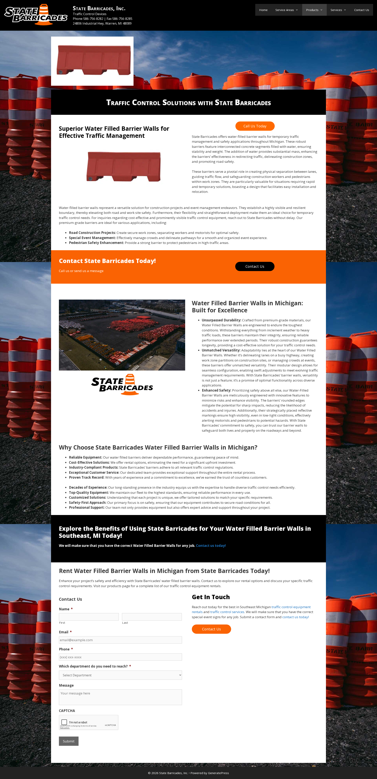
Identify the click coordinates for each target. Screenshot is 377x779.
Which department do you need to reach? (95, 666)
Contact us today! (211, 545)
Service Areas (284, 10)
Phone (66, 649)
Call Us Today (254, 126)
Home (263, 10)
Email (65, 632)
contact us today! (295, 617)
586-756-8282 (93, 19)
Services (336, 10)
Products (312, 10)
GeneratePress (218, 773)
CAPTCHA (67, 711)
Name (66, 609)
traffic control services (227, 612)
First (62, 622)
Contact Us (361, 10)
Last (125, 622)
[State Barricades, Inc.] (36, 15)
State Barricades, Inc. (99, 8)
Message (66, 685)
